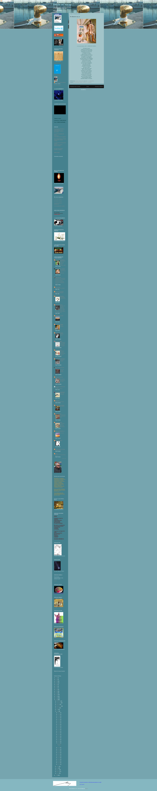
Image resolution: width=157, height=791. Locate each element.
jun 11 (59, 747)
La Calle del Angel (59, 332)
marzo (57, 769)
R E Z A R (62, 433)
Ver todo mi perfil (57, 85)
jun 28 (59, 716)
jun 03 (59, 760)
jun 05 (59, 757)
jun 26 (59, 719)
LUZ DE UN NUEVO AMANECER (58, 204)
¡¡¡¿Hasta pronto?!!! (58, 388)
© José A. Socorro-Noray (60, 82)
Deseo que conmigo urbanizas (62, 370)
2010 (56, 697)
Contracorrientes (58, 304)
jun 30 (59, 712)
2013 (56, 692)
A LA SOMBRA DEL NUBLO (59, 206)
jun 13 (59, 741)
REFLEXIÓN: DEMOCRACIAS (62, 298)
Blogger (86, 788)
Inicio (87, 86)
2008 (56, 775)
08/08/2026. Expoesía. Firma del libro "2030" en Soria (62, 353)
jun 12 (59, 742)
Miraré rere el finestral (59, 292)
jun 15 (59, 737)
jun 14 (59, 739)
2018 (56, 686)
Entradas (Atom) (89, 89)
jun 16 (59, 736)
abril (57, 768)
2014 (56, 691)
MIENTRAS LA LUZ (59, 315)
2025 (56, 677)
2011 (56, 696)
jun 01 (59, 764)
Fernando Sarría (58, 440)
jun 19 (59, 731)
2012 (56, 694)
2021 (56, 682)
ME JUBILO (62, 406)
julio (57, 709)
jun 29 (59, 714)
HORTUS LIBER (58, 341)
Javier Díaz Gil (58, 350)
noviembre (58, 702)
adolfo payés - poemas (60, 268)
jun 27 (59, 717)
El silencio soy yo (75, 17)
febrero (58, 771)
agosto (57, 707)
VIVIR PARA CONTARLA (60, 358)
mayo (57, 766)
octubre (58, 704)
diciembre (58, 701)
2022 (56, 681)
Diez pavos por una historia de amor (62, 416)
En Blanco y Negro (59, 324)
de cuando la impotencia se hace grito (62, 380)
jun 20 (59, 729)
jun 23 (59, 724)
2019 (56, 684)
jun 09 (59, 750)
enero (57, 773)
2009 (56, 699)
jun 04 (59, 759)
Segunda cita (58, 277)
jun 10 (59, 749)
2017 (56, 687)
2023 (56, 679)
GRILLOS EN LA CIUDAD (60, 288)
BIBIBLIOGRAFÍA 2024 (59, 401)
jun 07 (59, 754)
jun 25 (59, 721)
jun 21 (59, 727)
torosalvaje (57, 287)
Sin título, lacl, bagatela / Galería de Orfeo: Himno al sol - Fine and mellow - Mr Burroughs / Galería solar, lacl (60, 309)
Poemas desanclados (59, 405)
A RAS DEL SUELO (58, 198)
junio (57, 711)
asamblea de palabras (60, 259)
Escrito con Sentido (59, 296)
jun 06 (59, 755)
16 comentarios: (91, 80)
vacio (56, 453)
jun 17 (59, 734)
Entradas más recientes (75, 86)
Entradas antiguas (99, 86)
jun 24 (59, 722)
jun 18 (59, 732)
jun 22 (59, 726)
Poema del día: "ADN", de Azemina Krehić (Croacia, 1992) (62, 263)
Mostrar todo (64, 458)
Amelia (55, 580)
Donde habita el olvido (60, 449)
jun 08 (59, 752)
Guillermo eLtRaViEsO (60, 392)
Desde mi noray (62, 4)
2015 (56, 689)
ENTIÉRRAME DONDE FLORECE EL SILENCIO (82, 82)
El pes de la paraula (59, 291)
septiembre (58, 706)
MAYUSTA (57, 400)
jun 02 (59, 762)
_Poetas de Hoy (58, 422)
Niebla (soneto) (58, 450)
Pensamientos (58, 413)
